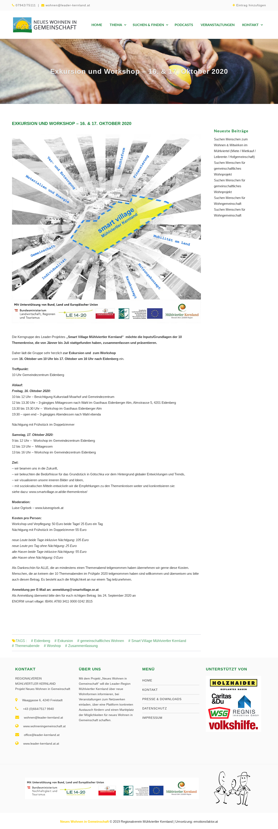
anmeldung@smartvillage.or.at (75, 589)
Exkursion (65, 641)
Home (96, 25)
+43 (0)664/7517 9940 (38, 709)
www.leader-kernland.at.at (41, 743)
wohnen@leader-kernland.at (68, 5)
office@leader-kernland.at (42, 735)
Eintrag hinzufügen (251, 5)
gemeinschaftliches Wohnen (102, 641)
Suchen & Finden (148, 25)
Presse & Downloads (162, 699)
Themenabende (27, 646)
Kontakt (250, 25)
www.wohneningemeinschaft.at (44, 726)
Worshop (54, 646)
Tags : (21, 641)
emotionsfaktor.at (206, 821)
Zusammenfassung (83, 646)
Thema (116, 25)
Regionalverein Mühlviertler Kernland (147, 821)
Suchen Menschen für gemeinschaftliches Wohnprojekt (229, 168)
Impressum (152, 717)
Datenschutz (154, 708)
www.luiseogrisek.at (49, 508)
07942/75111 (26, 5)
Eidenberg (42, 641)
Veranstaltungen (218, 25)
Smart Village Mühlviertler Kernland (158, 641)
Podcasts (184, 25)
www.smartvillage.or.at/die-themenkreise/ (58, 492)
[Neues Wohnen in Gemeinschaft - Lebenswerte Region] (44, 25)
